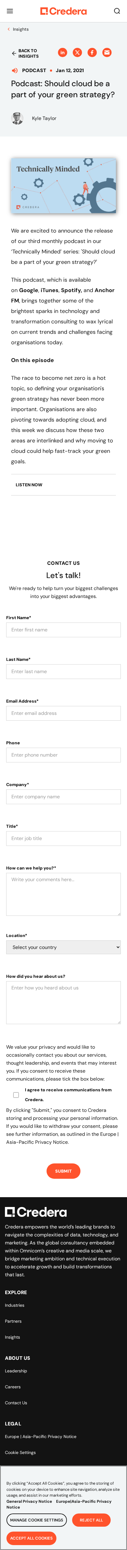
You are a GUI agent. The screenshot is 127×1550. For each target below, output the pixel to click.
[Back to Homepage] (63, 11)
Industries (14, 1305)
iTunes (50, 290)
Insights (12, 1337)
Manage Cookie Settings (36, 1520)
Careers (13, 1387)
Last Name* (18, 659)
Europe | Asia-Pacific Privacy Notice (40, 1436)
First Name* (18, 617)
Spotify (71, 290)
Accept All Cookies (31, 1538)
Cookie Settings (20, 1452)
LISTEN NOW (29, 485)
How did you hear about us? (35, 976)
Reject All (91, 1520)
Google (28, 290)
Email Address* (22, 701)
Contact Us (16, 1402)
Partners (13, 1321)
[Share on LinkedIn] (62, 52)
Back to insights (28, 53)
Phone (13, 743)
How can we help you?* (31, 868)
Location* (16, 935)
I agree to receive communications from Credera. (68, 1094)
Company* (17, 784)
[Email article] (107, 52)
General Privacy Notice (29, 1501)
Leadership (16, 1371)
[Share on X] (77, 52)
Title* (12, 826)
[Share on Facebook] (92, 52)
